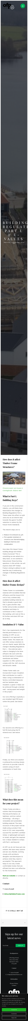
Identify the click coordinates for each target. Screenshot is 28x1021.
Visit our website (9, 876)
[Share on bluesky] (18, 911)
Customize (14, 1013)
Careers (14, 985)
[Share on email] (22, 911)
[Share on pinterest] (12, 911)
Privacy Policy (14, 983)
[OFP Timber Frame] (8, 6)
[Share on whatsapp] (16, 911)
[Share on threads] (10, 911)
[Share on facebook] (6, 911)
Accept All (14, 1009)
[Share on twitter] (8, 911)
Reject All (14, 1017)
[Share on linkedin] (14, 911)
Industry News (16, 242)
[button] (23, 6)
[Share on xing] (20, 911)
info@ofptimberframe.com (14, 894)
